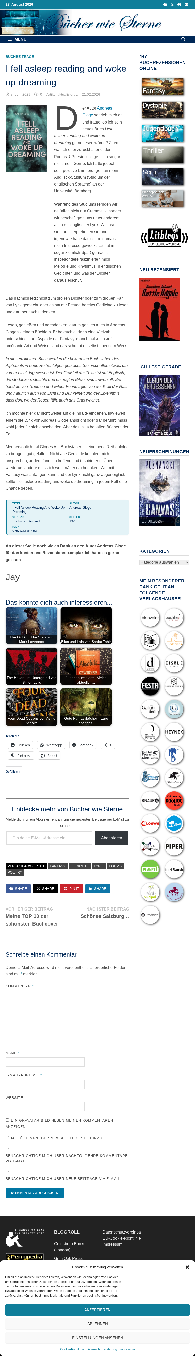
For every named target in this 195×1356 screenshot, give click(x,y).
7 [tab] (151, 346)
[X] (172, 4)
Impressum (127, 1349)
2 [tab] (151, 344)
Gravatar (29, 1120)
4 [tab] (162, 344)
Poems (115, 866)
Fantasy (58, 866)
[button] (187, 1267)
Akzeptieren (97, 1310)
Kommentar (20, 986)
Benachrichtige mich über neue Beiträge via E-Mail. (63, 1179)
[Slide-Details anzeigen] (159, 309)
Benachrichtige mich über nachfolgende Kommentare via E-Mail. (67, 1158)
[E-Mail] (186, 4)
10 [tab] (168, 346)
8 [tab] (156, 346)
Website (14, 1098)
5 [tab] (168, 344)
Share (21, 889)
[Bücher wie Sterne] (97, 22)
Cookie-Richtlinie (72, 1349)
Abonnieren (111, 838)
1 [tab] (145, 344)
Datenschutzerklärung (102, 1349)
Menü (20, 39)
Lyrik (99, 866)
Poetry (15, 872)
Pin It (74, 889)
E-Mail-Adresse (24, 1075)
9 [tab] (162, 346)
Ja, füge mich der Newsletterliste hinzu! (56, 1138)
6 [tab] (174, 344)
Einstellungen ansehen (97, 1338)
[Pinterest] (179, 4)
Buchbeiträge (20, 57)
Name (13, 1053)
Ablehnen (97, 1324)
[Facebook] (165, 4)
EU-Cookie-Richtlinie (122, 1238)
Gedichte (80, 866)
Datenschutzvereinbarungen (128, 1232)
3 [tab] (156, 344)
